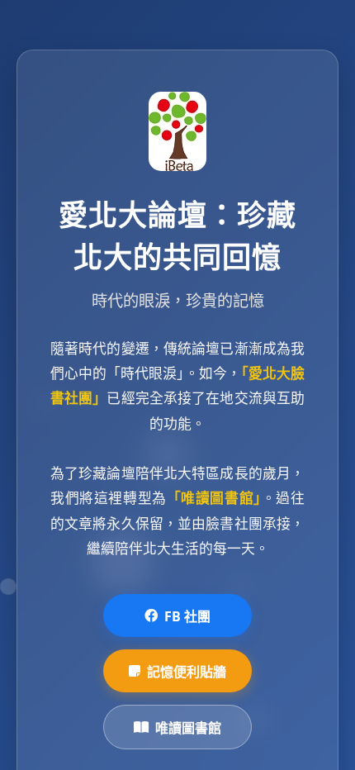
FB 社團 (187, 616)
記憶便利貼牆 (186, 672)
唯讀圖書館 (188, 728)
